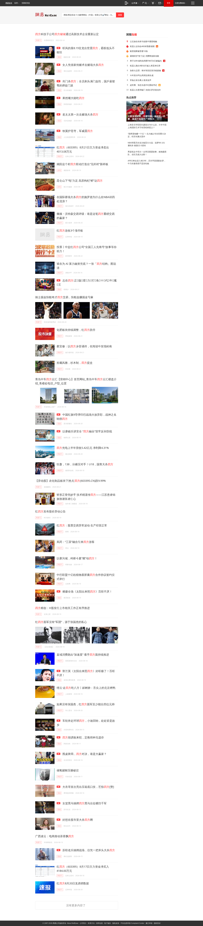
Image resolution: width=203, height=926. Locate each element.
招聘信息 (99, 923)
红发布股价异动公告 (50, 511)
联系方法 (91, 923)
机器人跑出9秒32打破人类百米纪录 (145, 65)
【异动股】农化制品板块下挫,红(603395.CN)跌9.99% (70, 481)
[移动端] (126, 3)
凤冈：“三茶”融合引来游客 (75, 542)
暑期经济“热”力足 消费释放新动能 (144, 56)
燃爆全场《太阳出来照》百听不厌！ (87, 591)
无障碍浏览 (26, 3)
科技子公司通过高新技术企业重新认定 (67, 34)
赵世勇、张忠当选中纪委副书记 (143, 85)
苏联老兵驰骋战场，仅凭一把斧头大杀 (88, 850)
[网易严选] (145, 3)
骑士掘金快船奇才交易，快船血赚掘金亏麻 (64, 297)
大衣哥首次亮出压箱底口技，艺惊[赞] (88, 787)
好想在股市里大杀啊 (77, 820)
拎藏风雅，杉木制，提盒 (75, 363)
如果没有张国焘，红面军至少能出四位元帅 (86, 704)
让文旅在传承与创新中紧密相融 (143, 41)
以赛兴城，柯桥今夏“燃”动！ (77, 558)
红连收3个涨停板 (70, 230)
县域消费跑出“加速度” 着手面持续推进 (83, 654)
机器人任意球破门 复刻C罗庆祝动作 (145, 90)
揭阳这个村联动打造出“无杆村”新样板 (82, 164)
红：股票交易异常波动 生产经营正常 (82, 525)
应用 (16, 3)
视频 (59, 57)
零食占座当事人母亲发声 (140, 80)
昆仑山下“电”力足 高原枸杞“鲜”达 (80, 180)
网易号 (38, 40)
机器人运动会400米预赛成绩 (142, 46)
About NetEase (72, 923)
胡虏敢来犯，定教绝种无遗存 (83, 737)
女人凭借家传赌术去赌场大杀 (83, 65)
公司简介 (83, 923)
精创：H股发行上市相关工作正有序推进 (62, 608)
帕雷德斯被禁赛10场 (139, 51)
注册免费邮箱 (180, 3)
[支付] (153, 3)
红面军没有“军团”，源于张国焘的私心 (61, 622)
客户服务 (107, 923)
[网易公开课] (135, 3)
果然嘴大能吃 (73, 98)
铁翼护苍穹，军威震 (77, 131)
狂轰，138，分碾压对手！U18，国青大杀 (85, 464)
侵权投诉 (157, 923)
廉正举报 (149, 923)
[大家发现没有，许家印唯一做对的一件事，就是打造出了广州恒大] (147, 111)
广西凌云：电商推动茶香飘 (54, 836)
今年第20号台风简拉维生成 (141, 75)
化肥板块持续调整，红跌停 (76, 330)
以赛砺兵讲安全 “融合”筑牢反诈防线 (87, 431)
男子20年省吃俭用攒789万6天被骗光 (146, 60)
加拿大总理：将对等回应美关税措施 (145, 70)
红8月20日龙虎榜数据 (73, 883)
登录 (168, 3)
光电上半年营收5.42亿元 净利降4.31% (83, 448)
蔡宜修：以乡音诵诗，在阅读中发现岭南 (84, 346)
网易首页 (9, 3)
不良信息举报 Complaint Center (132, 923)
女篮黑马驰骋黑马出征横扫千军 (84, 803)
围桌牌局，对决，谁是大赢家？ (84, 754)
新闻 (59, 170)
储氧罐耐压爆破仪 (68, 770)
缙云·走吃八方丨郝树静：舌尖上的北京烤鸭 (86, 688)
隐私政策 (115, 923)
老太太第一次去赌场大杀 (80, 114)
